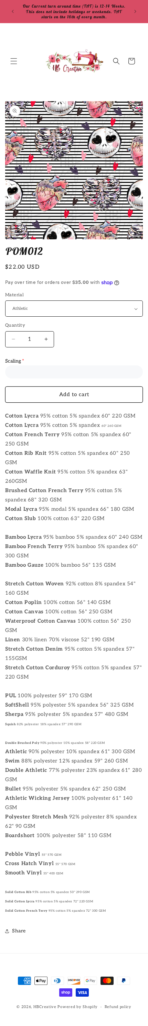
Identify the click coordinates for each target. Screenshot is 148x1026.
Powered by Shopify (77, 1007)
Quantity (15, 325)
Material (14, 295)
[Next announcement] (135, 11)
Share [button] (19, 931)
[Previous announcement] (12, 11)
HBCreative (44, 1007)
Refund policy (118, 1007)
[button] (13, 61)
